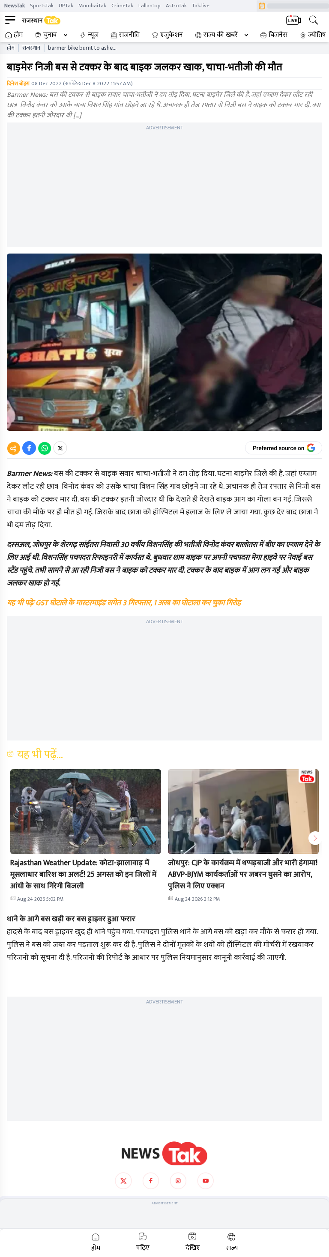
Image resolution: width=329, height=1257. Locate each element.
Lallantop (149, 5)
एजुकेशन (171, 35)
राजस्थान (31, 48)
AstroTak (176, 5)
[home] (164, 1153)
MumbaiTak (92, 5)
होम (18, 35)
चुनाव (50, 35)
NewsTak (14, 5)
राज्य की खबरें (220, 35)
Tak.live (200, 5)
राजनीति (129, 35)
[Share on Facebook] (29, 448)
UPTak (66, 5)
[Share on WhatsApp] (44, 448)
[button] (85, 811)
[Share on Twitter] (60, 448)
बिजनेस (278, 35)
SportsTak (42, 5)
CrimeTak (122, 5)
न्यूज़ (93, 35)
